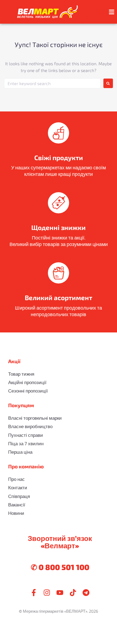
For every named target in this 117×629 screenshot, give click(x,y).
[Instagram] (46, 592)
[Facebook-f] (33, 592)
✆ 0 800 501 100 (60, 567)
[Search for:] (52, 83)
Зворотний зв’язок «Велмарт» (60, 542)
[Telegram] (86, 592)
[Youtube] (59, 592)
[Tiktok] (72, 592)
